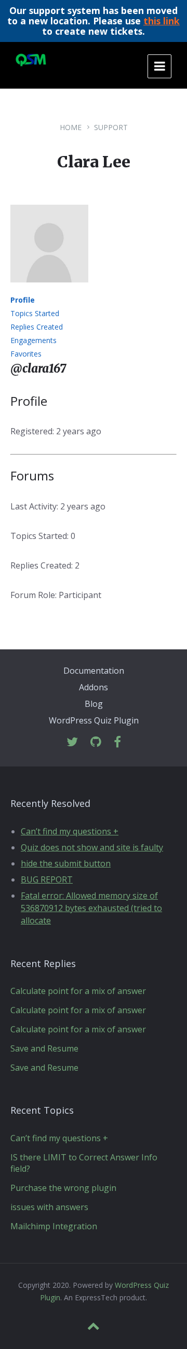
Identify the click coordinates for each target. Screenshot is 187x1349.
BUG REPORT (47, 879)
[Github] (95, 742)
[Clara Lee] (49, 289)
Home (71, 127)
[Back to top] (93, 1326)
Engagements (33, 340)
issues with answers (49, 1207)
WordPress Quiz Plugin (94, 720)
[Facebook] (117, 742)
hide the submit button (66, 863)
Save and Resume (44, 1048)
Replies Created (36, 327)
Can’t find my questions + (69, 831)
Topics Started (34, 313)
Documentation (93, 670)
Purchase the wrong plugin (63, 1188)
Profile (22, 300)
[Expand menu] (159, 66)
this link (161, 21)
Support (111, 127)
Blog (94, 703)
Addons (93, 687)
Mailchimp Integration (53, 1226)
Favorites (26, 354)
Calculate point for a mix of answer (78, 991)
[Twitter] (72, 742)
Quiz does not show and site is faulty (92, 847)
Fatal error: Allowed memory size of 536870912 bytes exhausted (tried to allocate (91, 908)
